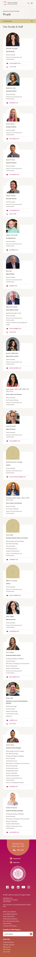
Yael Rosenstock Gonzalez (14, 462)
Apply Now (16, 862)
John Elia (9, 271)
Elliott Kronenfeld (11, 307)
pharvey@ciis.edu (14, 138)
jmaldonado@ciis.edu (15, 368)
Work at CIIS (6, 947)
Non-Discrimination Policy (11, 921)
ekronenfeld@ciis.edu (15, 328)
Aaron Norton (10, 160)
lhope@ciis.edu (13, 786)
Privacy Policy (7, 923)
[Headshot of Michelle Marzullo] (13, 39)
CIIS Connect (7, 949)
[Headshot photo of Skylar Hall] (13, 689)
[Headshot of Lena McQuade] (13, 417)
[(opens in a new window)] (7, 887)
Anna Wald (9, 535)
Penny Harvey (10, 124)
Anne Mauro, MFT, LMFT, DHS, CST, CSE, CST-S (17, 390)
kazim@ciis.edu (13, 102)
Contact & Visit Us (8, 942)
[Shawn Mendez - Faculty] (13, 186)
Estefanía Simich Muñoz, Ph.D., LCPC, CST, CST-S (18, 499)
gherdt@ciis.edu (13, 250)
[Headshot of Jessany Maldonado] (13, 344)
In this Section (7, 21)
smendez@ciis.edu (14, 210)
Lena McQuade (11, 426)
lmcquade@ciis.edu (14, 441)
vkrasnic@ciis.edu (14, 832)
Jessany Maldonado (12, 353)
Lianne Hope (10, 745)
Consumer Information (10, 926)
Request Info (16, 858)
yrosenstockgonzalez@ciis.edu (17, 476)
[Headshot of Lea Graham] (13, 643)
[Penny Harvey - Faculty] (13, 115)
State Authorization (9, 916)
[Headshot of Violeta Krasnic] (13, 798)
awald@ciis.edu (13, 559)
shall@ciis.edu (13, 720)
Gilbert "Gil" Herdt (11, 235)
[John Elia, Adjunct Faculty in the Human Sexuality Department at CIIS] (13, 262)
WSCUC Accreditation (9, 912)
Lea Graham (10, 652)
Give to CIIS (6, 952)
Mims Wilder (10, 616)
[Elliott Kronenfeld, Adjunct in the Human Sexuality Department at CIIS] (13, 298)
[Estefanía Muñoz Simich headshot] (13, 489)
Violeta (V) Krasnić (11, 807)
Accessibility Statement (10, 914)
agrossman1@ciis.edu (15, 595)
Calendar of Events (8, 944)
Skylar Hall (9, 698)
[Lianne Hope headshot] (13, 736)
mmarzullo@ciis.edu (14, 63)
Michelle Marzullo (11, 48)
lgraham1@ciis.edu (14, 677)
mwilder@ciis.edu (14, 631)
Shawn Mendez (11, 195)
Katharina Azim (11, 88)
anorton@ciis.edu (14, 174)
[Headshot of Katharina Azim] (13, 79)
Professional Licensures (10, 919)
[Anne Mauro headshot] (13, 380)
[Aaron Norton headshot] (13, 150)
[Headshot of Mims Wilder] (13, 607)
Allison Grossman (11, 580)
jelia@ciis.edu (13, 285)
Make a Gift (19, 850)
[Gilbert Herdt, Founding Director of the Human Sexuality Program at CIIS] (13, 226)
